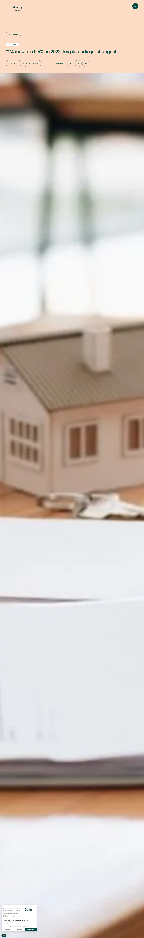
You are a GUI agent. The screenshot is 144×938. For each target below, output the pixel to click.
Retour (15, 34)
